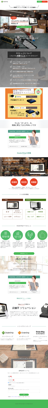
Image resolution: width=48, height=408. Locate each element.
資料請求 (39, 1)
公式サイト (44, 1)
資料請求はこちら (18, 137)
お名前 (9, 376)
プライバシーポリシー (14, 396)
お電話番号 (9, 384)
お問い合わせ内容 (10, 388)
